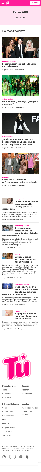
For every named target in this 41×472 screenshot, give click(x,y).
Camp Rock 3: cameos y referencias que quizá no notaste (19, 180)
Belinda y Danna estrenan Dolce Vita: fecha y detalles (25, 259)
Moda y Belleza (20, 199)
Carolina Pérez (19, 69)
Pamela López (18, 219)
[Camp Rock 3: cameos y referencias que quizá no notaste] (20, 163)
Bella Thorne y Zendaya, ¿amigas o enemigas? (20, 103)
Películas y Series (9, 61)
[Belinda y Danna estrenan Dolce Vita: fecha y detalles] (7, 256)
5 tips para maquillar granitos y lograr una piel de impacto (26, 316)
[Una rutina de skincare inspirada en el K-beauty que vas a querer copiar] (7, 201)
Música (17, 254)
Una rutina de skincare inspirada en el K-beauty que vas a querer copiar (20, 205)
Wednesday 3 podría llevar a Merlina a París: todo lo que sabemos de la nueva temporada (20, 291)
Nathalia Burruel (20, 148)
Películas (5, 177)
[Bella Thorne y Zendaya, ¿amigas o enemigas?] (20, 85)
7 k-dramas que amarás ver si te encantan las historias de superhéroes (20, 232)
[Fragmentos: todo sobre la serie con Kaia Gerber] (20, 47)
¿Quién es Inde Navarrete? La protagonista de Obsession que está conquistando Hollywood (18, 142)
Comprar (35, 3)
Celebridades (7, 99)
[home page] (7, 3)
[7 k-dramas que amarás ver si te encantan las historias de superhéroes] (7, 228)
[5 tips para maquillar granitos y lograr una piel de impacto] (7, 313)
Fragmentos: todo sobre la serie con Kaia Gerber (19, 65)
